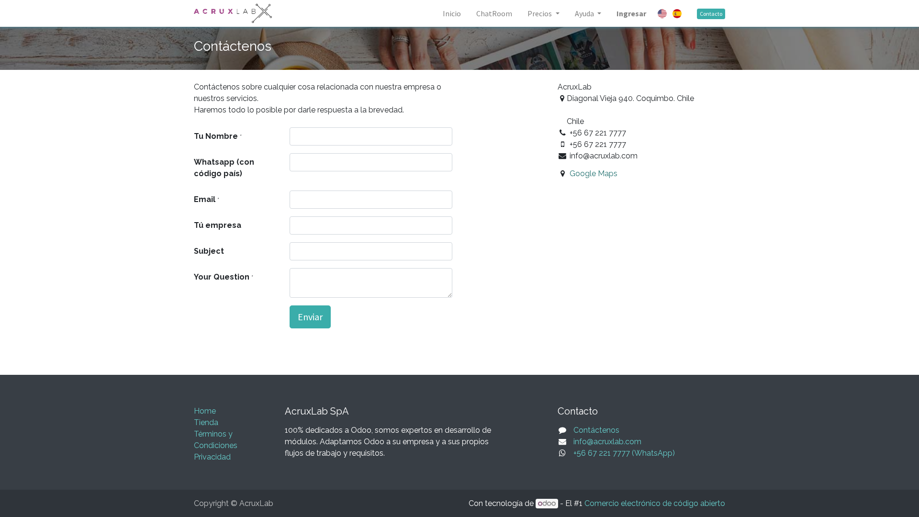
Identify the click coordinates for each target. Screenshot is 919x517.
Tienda (206, 422)
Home (205, 411)
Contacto (711, 13)
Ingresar (631, 13)
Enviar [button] (310, 317)
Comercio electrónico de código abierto (654, 503)
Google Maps (593, 173)
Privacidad (212, 456)
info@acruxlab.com (607, 441)
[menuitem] (452, 13)
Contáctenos (596, 430)
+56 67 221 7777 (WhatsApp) (624, 453)
